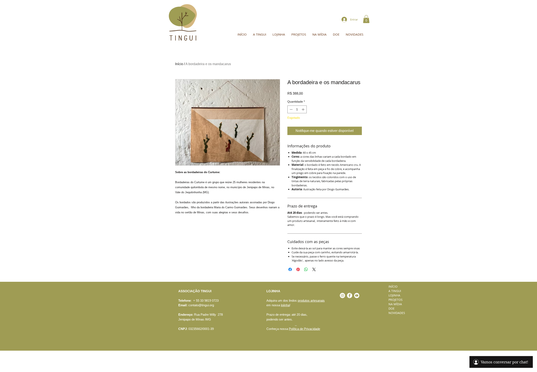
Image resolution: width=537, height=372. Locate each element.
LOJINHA (394, 295)
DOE (391, 308)
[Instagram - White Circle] (342, 295)
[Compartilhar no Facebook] (290, 269)
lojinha (285, 305)
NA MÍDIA (395, 304)
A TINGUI (394, 291)
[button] (366, 19)
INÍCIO (393, 286)
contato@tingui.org (201, 305)
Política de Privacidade (304, 329)
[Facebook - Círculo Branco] (349, 295)
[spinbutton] (297, 109)
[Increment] (303, 109)
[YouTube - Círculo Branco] (356, 295)
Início (179, 64)
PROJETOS (395, 300)
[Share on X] (314, 269)
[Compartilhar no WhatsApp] (306, 269)
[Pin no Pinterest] (298, 269)
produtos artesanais (311, 300)
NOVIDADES (396, 313)
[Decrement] (290, 109)
